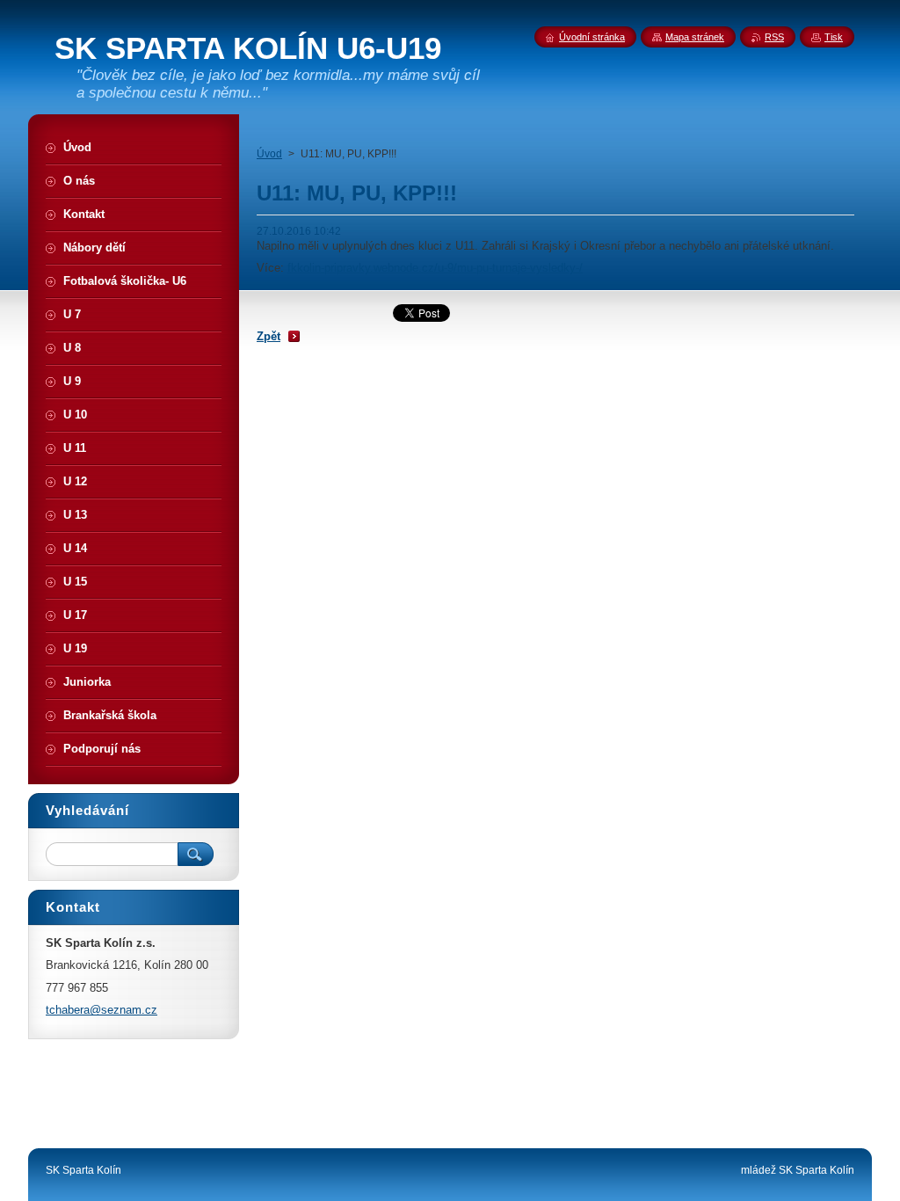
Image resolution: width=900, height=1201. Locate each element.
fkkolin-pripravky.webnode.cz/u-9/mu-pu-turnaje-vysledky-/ (435, 267)
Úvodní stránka (592, 37)
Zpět (268, 336)
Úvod (269, 154)
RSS (774, 37)
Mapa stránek (694, 37)
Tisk (833, 37)
